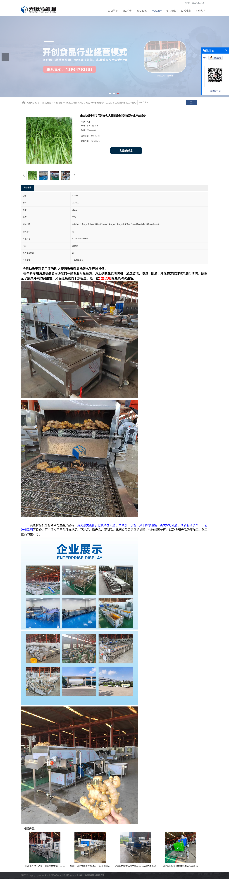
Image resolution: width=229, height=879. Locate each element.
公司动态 (142, 11)
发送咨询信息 (126, 150)
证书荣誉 (171, 11)
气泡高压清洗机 (71, 103)
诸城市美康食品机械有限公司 (57, 875)
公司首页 (113, 11)
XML (72, 875)
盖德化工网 (100, 875)
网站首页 (46, 103)
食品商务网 (89, 875)
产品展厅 (157, 11)
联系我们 (186, 11)
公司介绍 (127, 11)
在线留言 (201, 11)
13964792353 (198, 3)
